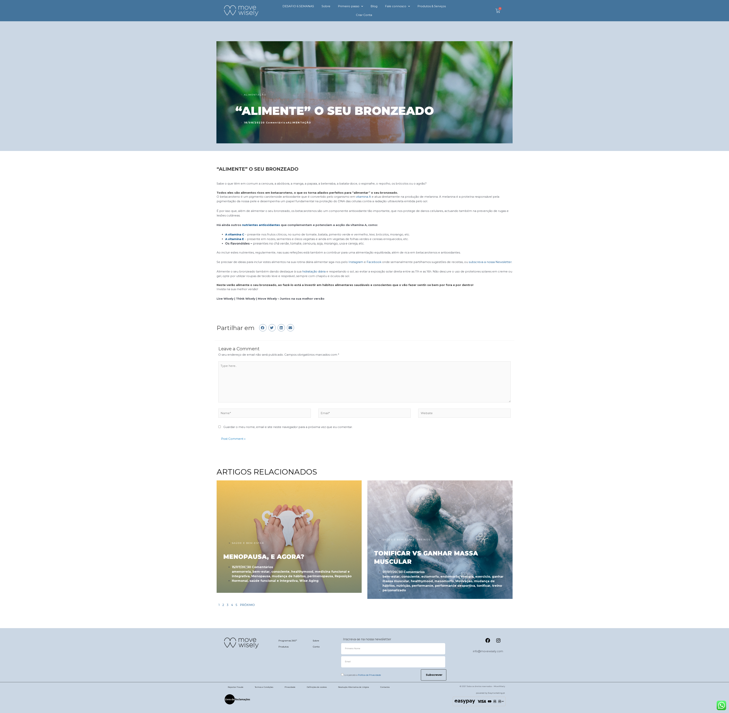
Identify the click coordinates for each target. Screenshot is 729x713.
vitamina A (363, 196)
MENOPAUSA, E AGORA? (263, 556)
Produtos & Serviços (431, 6)
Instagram (356, 262)
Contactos (385, 687)
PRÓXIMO (247, 605)
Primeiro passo (348, 6)
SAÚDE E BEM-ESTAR (248, 543)
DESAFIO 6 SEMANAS (298, 6)
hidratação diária (314, 271)
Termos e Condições (264, 687)
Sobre (326, 6)
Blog (374, 6)
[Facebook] (488, 640)
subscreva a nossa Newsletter (490, 262)
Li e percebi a (362, 675)
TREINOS (424, 539)
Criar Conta (364, 15)
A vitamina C (234, 234)
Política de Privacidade (369, 675)
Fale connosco (395, 6)
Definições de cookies (317, 687)
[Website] (464, 414)
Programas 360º (288, 640)
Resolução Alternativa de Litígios (353, 687)
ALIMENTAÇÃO (255, 94)
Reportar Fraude (235, 687)
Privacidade (290, 687)
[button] (263, 327)
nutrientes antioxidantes (261, 225)
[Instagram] (498, 640)
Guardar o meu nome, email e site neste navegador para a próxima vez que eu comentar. (288, 427)
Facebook (374, 262)
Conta (316, 646)
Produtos (284, 646)
